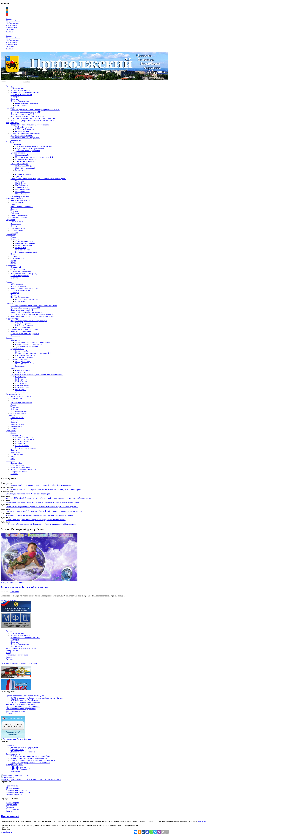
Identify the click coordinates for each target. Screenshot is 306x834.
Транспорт (15, 211)
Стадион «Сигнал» (23, 174)
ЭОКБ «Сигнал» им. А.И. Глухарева (25, 700)
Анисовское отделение (24, 161)
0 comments (14, 592)
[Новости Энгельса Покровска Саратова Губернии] (84, 79)
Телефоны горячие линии (21, 271)
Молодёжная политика (20, 196)
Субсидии (15, 213)
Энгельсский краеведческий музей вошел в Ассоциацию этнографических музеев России (42, 502)
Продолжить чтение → (10, 600)
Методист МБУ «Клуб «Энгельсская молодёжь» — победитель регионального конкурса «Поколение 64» (48, 498)
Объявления (15, 256)
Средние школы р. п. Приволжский (29, 149)
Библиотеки (20, 170)
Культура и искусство (19, 164)
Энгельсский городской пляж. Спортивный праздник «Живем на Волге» (36, 520)
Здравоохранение (18, 153)
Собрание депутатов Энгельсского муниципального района (35, 110)
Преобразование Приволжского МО (25, 92)
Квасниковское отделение (25, 159)
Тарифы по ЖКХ (18, 202)
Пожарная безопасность (25, 243)
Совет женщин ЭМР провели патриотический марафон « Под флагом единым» (38, 485)
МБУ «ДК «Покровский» (25, 168)
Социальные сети (18, 228)
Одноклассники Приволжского (28, 103)
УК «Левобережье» (12, 23)
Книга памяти (10, 29)
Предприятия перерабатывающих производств (30, 125)
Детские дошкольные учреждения (24, 747)
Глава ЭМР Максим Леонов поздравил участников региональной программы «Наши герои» (43, 489)
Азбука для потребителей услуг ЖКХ (21, 648)
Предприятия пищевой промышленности (23, 707)
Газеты (13, 237)
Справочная (11, 265)
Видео (13, 261)
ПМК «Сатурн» (21, 183)
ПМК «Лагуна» (21, 185)
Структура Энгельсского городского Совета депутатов (33, 118)
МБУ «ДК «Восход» (23, 166)
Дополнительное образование (27, 151)
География (15, 97)
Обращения (10, 220)
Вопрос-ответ (16, 224)
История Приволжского (20, 101)
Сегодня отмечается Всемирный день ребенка (24, 587)
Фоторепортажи (17, 258)
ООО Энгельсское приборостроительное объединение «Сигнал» (37, 698)
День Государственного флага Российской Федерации (28, 494)
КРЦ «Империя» (11, 27)
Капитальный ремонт (19, 215)
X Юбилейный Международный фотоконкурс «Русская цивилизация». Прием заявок (41, 524)
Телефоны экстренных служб (18, 792)
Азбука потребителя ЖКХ (21, 200)
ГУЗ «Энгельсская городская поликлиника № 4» (30, 756)
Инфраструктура (12, 123)
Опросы (14, 226)
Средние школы (17, 750)
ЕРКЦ (13, 205)
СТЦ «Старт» (20, 181)
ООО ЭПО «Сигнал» (24, 127)
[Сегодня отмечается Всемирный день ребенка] (39, 580)
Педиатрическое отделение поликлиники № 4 (34, 157)
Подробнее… (6, 832)
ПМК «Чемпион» (22, 192)
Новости (8, 19)
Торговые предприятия (15, 711)
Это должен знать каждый (26, 252)
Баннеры (14, 233)
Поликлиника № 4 (22, 155)
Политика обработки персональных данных (19, 663)
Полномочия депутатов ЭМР (22, 114)
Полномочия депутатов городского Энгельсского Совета (34, 120)
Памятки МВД (21, 248)
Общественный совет (13, 21)
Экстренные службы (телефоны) (24, 273)
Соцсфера (10, 142)
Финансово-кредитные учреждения (25, 133)
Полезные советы (22, 250)
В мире (4, 583)
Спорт (13, 172)
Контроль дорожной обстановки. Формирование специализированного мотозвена (39, 515)
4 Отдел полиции (18, 269)
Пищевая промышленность (22, 136)
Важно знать (12, 583)
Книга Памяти (21, 105)
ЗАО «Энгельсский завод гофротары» (26, 702)
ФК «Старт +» (21, 194)
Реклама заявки (17, 230)
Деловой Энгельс (11, 25)
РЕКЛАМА (9, 32)
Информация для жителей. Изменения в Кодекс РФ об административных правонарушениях (44, 511)
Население (15, 99)
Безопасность (16, 239)
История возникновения (20, 90)
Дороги (14, 209)
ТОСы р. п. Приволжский (21, 95)
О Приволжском (17, 88)
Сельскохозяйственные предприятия (25, 138)
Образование (16, 144)
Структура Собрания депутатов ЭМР (26, 112)
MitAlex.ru (201, 821)
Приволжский (10, 816)
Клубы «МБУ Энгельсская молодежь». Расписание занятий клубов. (38, 179)
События (21, 583)
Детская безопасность (24, 241)
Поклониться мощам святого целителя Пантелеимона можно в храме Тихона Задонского (42, 507)
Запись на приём (17, 222)
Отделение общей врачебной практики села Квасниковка (34, 760)
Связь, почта (16, 140)
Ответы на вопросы (19, 217)
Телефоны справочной (20, 276)
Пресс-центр (11, 235)
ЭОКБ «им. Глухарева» (24, 129)
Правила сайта (16, 267)
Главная (9, 86)
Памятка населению (23, 245)
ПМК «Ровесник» (22, 189)
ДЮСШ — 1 (20, 177)
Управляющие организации (22, 207)
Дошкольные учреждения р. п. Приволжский (33, 146)
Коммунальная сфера (14, 198)
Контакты (15, 278)
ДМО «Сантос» (21, 187)
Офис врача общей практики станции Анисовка (30, 763)
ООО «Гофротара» (22, 131)
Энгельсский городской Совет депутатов (27, 116)
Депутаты (10, 108)
